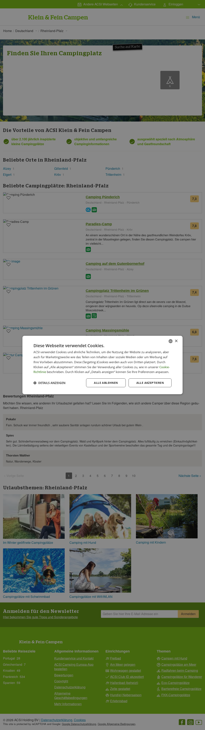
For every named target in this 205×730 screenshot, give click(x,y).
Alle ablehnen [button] (106, 383)
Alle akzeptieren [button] (150, 383)
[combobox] (171, 341)
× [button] (176, 340)
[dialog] (102, 365)
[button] (49, 383)
